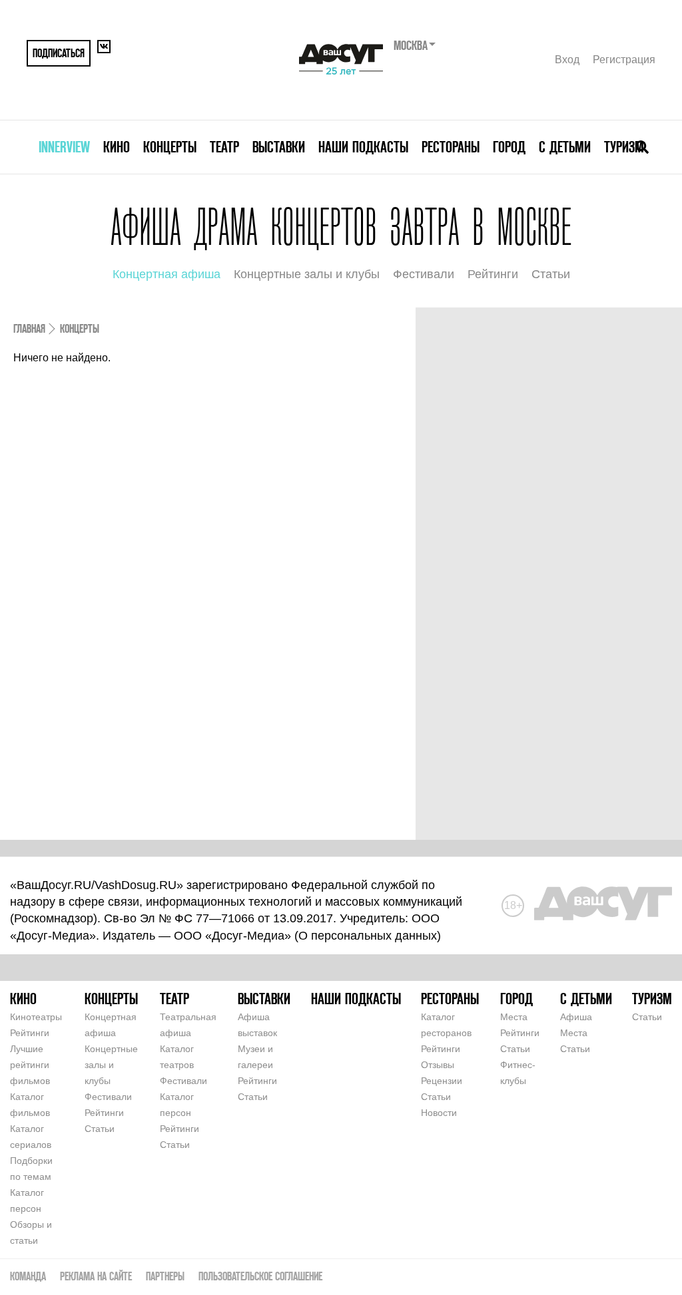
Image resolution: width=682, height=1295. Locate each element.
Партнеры (165, 1276)
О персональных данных (367, 935)
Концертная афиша (166, 274)
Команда (28, 1276)
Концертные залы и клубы (307, 274)
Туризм (624, 146)
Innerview (64, 146)
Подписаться (59, 53)
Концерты (169, 146)
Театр (224, 146)
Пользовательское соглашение (260, 1276)
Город (509, 146)
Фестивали (423, 274)
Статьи (550, 274)
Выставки (278, 146)
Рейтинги (493, 274)
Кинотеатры (36, 1017)
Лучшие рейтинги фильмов (30, 1064)
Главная (29, 328)
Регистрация (624, 59)
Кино (116, 146)
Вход (567, 59)
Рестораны (451, 146)
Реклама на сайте (96, 1276)
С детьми (565, 146)
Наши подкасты (363, 146)
